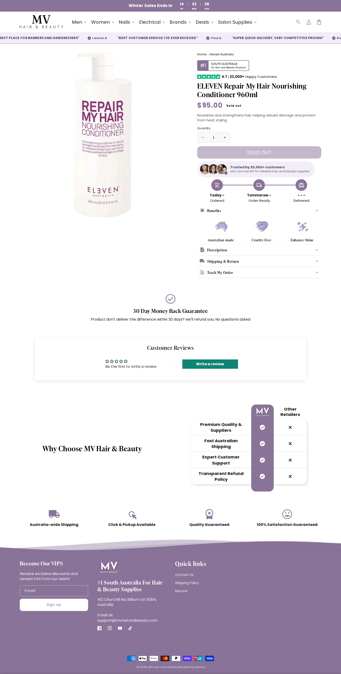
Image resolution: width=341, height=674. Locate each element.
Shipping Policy (187, 583)
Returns (181, 591)
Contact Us (184, 574)
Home (201, 54)
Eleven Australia (222, 54)
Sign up (54, 604)
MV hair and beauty (163, 667)
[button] (298, 22)
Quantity (203, 128)
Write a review (210, 364)
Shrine (199, 667)
